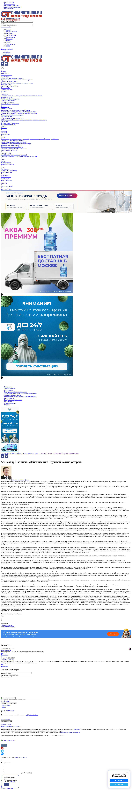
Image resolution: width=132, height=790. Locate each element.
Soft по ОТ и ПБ (11, 35)
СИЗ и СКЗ (4, 121)
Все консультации (6, 108)
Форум (8, 42)
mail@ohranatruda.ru (32, 715)
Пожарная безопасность (8, 124)
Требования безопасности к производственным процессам (19, 113)
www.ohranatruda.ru (21, 757)
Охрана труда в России (8, 710)
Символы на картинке (8, 698)
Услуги (8, 40)
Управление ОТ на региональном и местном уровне (17, 80)
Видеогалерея (5, 178)
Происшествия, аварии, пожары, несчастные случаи (17, 83)
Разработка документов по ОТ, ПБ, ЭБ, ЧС (14, 148)
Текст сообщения (6, 677)
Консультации (10, 37)
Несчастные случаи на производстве (12, 115)
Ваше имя (4, 673)
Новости (8, 30)
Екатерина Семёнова (7, 659)
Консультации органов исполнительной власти (15, 110)
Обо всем (3, 91)
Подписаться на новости (11, 5)
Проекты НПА (5, 88)
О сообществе (5, 169)
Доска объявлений (6, 180)
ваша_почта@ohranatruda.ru (12, 7)
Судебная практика (6, 89)
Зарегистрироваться (7, 788)
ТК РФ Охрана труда (7, 102)
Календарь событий (11, 31)
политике (12, 781)
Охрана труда (5, 76)
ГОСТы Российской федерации (10, 99)
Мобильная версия (6, 721)
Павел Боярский (6, 650)
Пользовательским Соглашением (70, 732)
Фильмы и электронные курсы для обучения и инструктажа (19, 156)
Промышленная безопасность (10, 123)
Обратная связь (9, 2)
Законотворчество (6, 75)
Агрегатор (9, 39)
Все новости (4, 73)
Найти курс (113, 634)
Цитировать (4, 655)
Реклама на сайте (9, 4)
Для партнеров (5, 134)
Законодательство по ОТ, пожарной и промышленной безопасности (21, 96)
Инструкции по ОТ (7, 97)
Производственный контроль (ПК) (11, 145)
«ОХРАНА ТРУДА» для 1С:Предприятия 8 (14, 155)
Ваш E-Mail (4, 675)
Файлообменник (6, 177)
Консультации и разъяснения (9, 86)
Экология (4, 128)
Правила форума (6, 162)
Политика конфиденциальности (10, 726)
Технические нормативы (8, 100)
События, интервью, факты (9, 81)
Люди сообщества (6, 172)
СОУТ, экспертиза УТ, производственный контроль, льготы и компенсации (24, 120)
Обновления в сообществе (9, 170)
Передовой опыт (6, 84)
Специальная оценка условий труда (12, 147)
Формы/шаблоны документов (10, 104)
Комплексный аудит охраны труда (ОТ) (13, 140)
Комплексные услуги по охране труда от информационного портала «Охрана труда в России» (30, 139)
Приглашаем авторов (7, 164)
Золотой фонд (10, 44)
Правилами (76, 729)
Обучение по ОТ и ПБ (7, 116)
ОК (6, 785)
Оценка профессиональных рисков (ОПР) (13, 142)
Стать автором (8, 8)
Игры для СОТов (6, 189)
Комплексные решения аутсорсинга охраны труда (16, 143)
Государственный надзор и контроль (12, 78)
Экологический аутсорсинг (9, 150)
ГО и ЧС (3, 126)
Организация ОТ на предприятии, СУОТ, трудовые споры (18, 111)
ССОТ (8, 46)
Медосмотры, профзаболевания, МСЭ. (12, 118)
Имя (2, 653)
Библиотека (9, 33)
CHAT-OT (4, 183)
